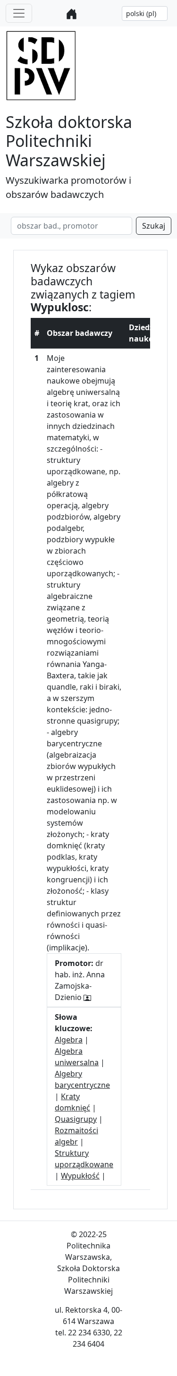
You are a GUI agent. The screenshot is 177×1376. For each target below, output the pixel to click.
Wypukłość (80, 1176)
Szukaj (153, 226)
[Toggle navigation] (19, 13)
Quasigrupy (76, 1119)
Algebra (69, 1039)
